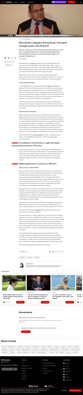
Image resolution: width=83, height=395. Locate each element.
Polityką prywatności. (20, 390)
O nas (23, 363)
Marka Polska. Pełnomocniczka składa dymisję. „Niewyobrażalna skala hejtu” (13, 296)
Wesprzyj (71, 2)
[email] (59, 251)
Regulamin (45, 368)
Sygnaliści (24, 376)
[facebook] (53, 251)
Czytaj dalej (20, 302)
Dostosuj (64, 390)
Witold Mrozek (29, 264)
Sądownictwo (31, 292)
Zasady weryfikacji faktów (49, 363)
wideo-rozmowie (38, 135)
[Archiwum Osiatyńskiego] (49, 386)
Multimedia (30, 2)
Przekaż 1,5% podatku (27, 368)
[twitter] (56, 251)
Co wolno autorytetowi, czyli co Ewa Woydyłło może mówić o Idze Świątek (63, 296)
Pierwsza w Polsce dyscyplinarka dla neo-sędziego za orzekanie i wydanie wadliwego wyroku (38, 296)
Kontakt (23, 373)
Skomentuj (8, 65)
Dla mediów (45, 373)
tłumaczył (38, 210)
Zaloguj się (25, 331)
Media (54, 292)
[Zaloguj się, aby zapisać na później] (48, 293)
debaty (50, 86)
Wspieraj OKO (25, 365)
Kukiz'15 (34, 63)
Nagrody (24, 371)
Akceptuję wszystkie (75, 390)
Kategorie (22, 2)
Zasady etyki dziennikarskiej (49, 365)
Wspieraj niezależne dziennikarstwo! (9, 365)
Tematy (15, 2)
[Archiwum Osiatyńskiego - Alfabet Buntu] (33, 386)
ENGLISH (24, 378)
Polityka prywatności (47, 371)
